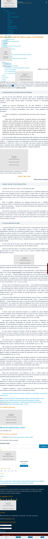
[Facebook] (1, 499)
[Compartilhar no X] (5, 471)
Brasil (9, 18)
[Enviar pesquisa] (13, 86)
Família (9, 24)
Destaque (27, 398)
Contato (4, 79)
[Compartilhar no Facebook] (1, 471)
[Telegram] (6, 499)
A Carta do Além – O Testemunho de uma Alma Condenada (17, 67)
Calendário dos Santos (9, 39)
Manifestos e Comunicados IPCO (12, 41)
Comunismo (10, 22)
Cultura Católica (20, 398)
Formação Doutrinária (12, 26)
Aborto (9, 14)
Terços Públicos (11, 31)
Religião (37, 400)
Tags (6, 45)
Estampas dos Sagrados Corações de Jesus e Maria (16, 58)
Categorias (7, 11)
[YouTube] (11, 499)
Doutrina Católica (35, 398)
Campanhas (5, 46)
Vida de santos (11, 33)
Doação (4, 80)
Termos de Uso (6, 535)
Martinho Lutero (4, 400)
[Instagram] (3, 499)
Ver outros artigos (24, 465)
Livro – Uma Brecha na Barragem (12, 73)
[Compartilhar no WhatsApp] (12, 471)
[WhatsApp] (16, 499)
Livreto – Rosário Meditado (10, 69)
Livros (3, 62)
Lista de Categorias (11, 13)
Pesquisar (43, 446)
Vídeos (3, 75)
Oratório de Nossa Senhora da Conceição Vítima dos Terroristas (18, 54)
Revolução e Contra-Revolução (11, 65)
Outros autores (5, 62)
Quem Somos (5, 77)
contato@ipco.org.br (9, 518)
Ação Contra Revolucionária (13, 16)
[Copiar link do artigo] (15, 471)
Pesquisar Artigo (5, 443)
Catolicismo (10, 20)
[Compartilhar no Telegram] (8, 471)
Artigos (3, 9)
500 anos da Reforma (9, 398)
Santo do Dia (10, 30)
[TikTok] (14, 499)
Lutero (3, 65)
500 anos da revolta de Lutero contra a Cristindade (11, 45)
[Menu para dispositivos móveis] (46, 2)
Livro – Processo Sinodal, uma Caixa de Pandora (15, 71)
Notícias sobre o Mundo (12, 28)
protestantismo (31, 400)
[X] (9, 499)
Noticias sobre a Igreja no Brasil (17, 400)
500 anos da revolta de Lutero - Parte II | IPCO (20, 437)
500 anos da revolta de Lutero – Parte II (12, 427)
